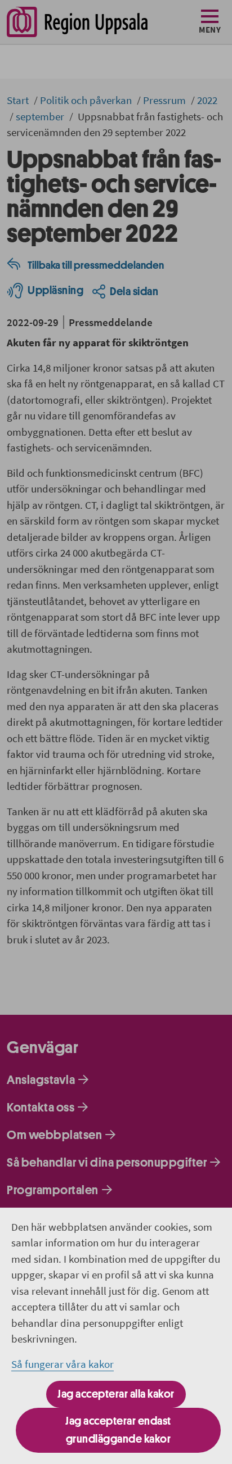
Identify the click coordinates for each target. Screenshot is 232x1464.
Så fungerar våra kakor (62, 1364)
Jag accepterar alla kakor (116, 1394)
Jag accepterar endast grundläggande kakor (118, 1430)
